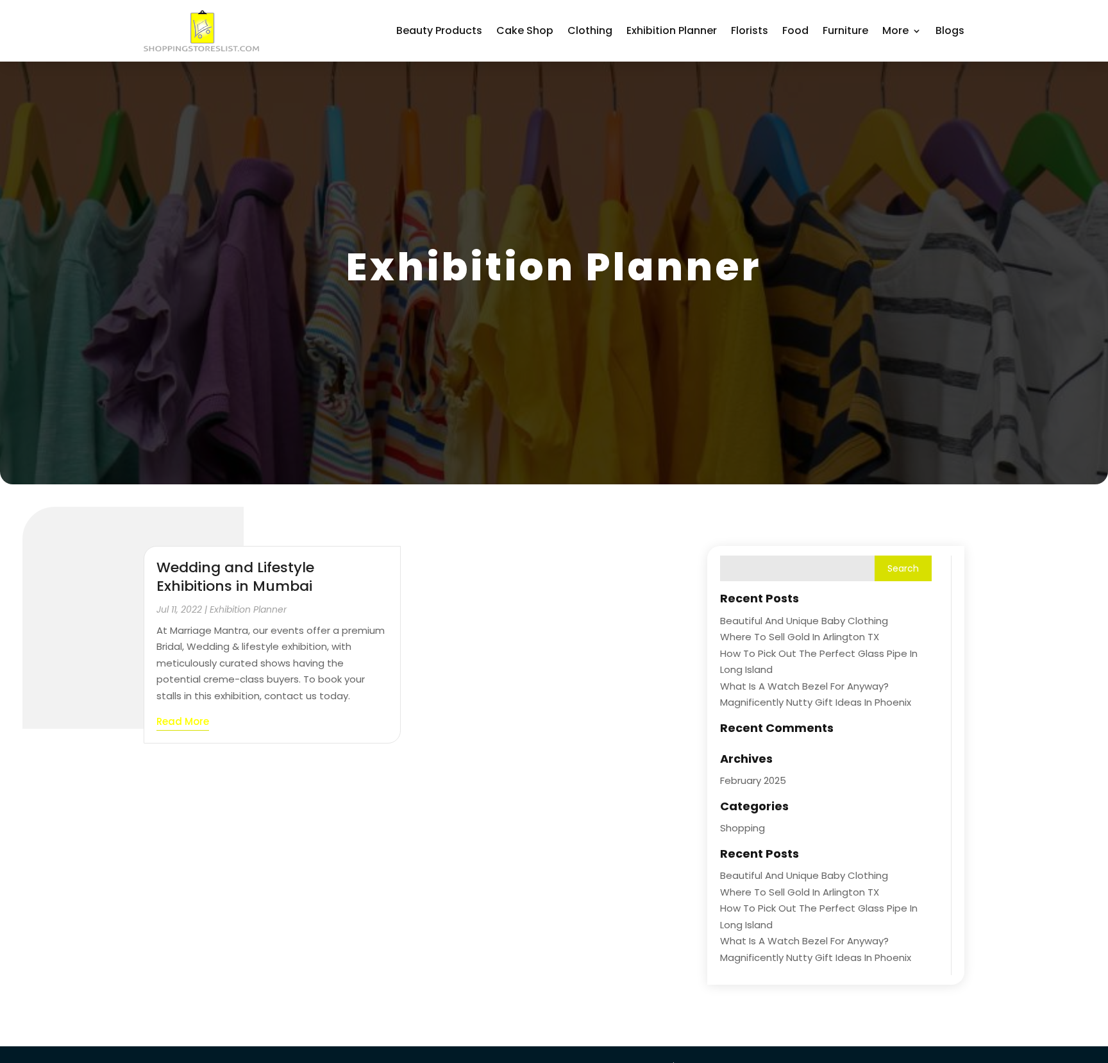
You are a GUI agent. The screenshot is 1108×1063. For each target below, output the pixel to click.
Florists (749, 30)
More (895, 30)
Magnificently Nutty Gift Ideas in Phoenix (815, 702)
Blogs (950, 30)
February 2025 (753, 780)
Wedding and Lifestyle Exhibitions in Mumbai (235, 576)
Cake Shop (524, 30)
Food (795, 30)
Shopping (742, 828)
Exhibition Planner (671, 30)
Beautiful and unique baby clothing (804, 620)
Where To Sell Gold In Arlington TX (799, 636)
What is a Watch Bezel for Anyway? (804, 686)
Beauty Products (439, 30)
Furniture (845, 30)
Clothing (589, 30)
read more (182, 721)
